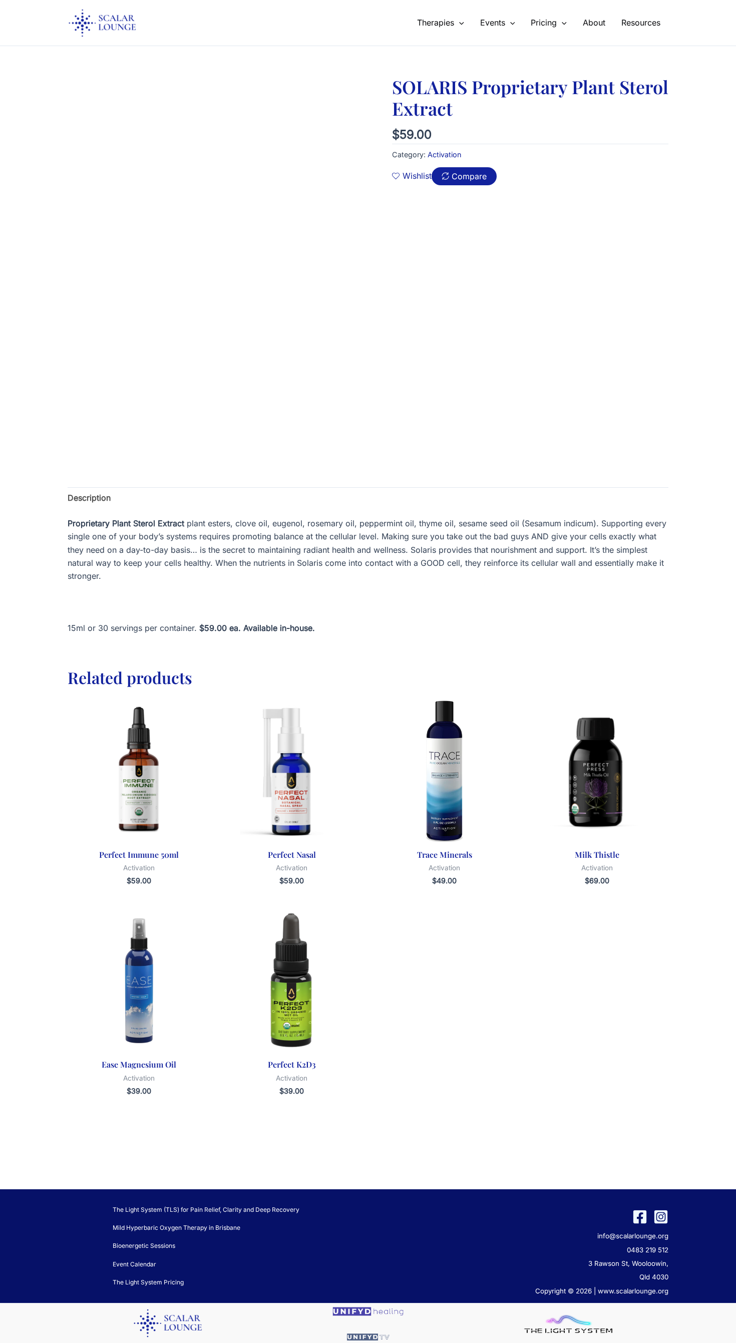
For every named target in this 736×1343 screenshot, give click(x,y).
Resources (640, 23)
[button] (459, 23)
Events (492, 23)
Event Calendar (134, 1264)
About (594, 23)
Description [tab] (89, 498)
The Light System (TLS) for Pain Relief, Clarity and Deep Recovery (206, 1209)
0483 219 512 (647, 1250)
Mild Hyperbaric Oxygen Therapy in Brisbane (176, 1227)
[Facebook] (639, 1216)
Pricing (544, 23)
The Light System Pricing (148, 1282)
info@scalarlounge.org (632, 1236)
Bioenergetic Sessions (144, 1245)
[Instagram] (660, 1216)
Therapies (435, 23)
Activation (445, 154)
